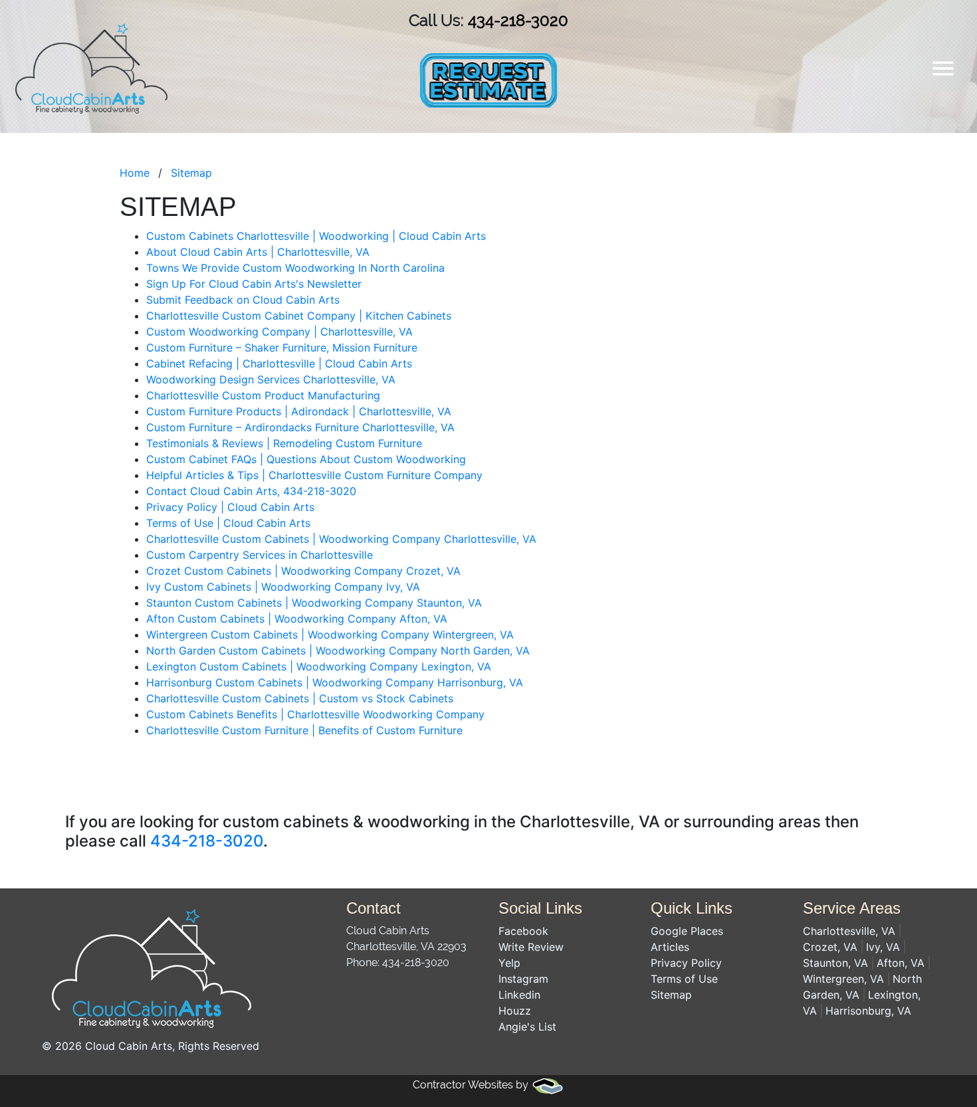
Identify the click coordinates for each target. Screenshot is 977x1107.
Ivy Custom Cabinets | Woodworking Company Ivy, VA (283, 586)
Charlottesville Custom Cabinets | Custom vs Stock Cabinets (299, 698)
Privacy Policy (686, 962)
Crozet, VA (830, 947)
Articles (670, 947)
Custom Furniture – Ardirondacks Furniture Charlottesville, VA (300, 427)
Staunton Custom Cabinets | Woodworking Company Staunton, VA (314, 602)
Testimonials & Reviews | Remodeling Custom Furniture (284, 443)
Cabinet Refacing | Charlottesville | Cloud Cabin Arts (279, 363)
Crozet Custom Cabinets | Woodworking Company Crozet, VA (303, 570)
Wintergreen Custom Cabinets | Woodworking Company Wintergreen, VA (330, 634)
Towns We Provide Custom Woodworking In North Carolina (295, 267)
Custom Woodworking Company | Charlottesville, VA (279, 331)
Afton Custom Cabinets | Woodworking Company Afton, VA (296, 618)
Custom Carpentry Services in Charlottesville (259, 554)
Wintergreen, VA (843, 978)
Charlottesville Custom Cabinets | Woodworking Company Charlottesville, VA (341, 539)
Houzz (514, 1010)
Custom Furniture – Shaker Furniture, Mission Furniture (281, 347)
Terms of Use (684, 978)
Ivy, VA (883, 947)
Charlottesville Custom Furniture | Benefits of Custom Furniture (304, 730)
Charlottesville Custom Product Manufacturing (263, 395)
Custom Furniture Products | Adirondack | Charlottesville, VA (298, 411)
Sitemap (191, 172)
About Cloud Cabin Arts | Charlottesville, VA (258, 251)
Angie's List (527, 1026)
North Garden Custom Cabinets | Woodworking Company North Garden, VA (338, 650)
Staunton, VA (835, 962)
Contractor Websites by (472, 1084)
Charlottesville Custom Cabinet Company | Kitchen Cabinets (298, 315)
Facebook (523, 931)
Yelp (509, 962)
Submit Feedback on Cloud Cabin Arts (243, 299)
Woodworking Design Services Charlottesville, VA (270, 379)
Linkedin (519, 994)
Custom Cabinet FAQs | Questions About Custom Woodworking (306, 459)
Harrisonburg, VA (868, 1010)
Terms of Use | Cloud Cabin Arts (228, 523)
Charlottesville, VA (849, 931)
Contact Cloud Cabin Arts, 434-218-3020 (251, 491)
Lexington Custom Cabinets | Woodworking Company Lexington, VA (318, 666)
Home (135, 172)
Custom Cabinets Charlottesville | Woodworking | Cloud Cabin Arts (316, 236)
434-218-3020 (518, 20)
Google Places (687, 931)
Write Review (531, 947)
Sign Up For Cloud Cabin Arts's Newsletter (254, 283)
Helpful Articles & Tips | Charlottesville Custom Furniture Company (314, 475)
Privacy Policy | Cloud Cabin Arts (230, 507)
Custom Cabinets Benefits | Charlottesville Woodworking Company (315, 714)
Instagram (523, 978)
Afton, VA (900, 962)
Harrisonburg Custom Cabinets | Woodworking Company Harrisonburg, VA (334, 682)
